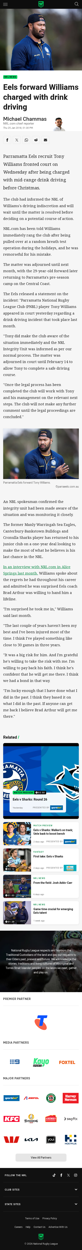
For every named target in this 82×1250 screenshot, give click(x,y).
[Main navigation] (5, 4)
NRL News (10, 77)
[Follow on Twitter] (68, 1175)
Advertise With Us (58, 1226)
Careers (18, 1226)
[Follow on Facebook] (61, 1175)
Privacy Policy (49, 1218)
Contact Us (39, 1226)
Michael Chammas (25, 118)
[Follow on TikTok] (54, 1175)
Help (28, 1226)
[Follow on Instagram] (75, 1175)
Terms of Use (32, 1218)
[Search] (76, 4)
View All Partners (41, 1157)
